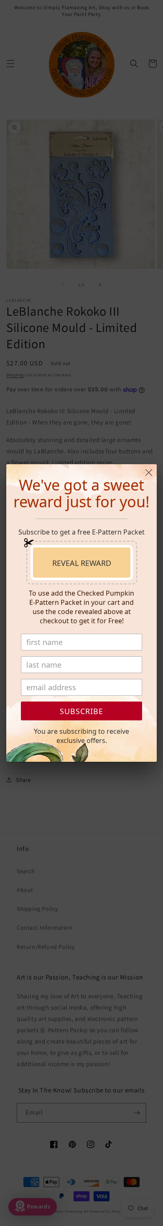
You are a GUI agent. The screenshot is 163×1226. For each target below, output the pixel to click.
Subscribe (81, 711)
